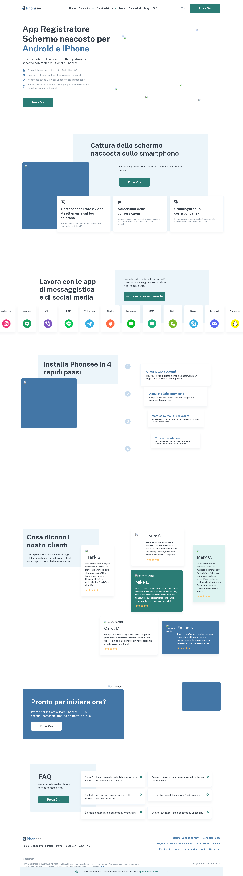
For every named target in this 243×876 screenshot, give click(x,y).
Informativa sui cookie (208, 843)
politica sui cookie (149, 872)
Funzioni (49, 846)
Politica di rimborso (169, 849)
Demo (59, 846)
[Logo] (32, 839)
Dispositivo (37, 846)
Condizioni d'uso (211, 838)
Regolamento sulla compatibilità (174, 843)
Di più (103, 866)
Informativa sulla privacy (185, 838)
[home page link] (31, 8)
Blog (81, 846)
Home (25, 846)
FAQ (88, 846)
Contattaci (214, 849)
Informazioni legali (195, 849)
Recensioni (70, 846)
